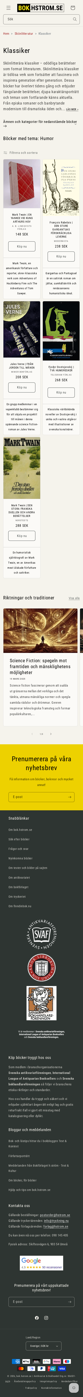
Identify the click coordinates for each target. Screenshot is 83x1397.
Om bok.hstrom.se (20, 829)
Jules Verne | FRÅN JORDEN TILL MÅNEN (22, 365)
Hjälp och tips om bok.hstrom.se (30, 1190)
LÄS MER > (72, 109)
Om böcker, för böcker (23, 1180)
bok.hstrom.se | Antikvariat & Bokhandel (37, 1376)
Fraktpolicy (31, 1388)
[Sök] (75, 19)
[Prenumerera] (69, 797)
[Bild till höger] (51, 734)
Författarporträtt (19, 1156)
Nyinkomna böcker (21, 858)
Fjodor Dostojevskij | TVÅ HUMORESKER (61, 368)
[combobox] (41, 19)
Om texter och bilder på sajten (28, 868)
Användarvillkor (69, 1381)
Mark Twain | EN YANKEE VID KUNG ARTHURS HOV (22, 218)
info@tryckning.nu (56, 1221)
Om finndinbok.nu (20, 906)
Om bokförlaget (18, 887)
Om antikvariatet (19, 877)
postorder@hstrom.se (55, 1215)
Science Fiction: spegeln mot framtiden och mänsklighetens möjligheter (40, 666)
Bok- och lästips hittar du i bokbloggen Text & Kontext (38, 1143)
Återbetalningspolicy (25, 1381)
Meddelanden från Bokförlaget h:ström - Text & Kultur (39, 1168)
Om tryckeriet (17, 896)
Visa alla (74, 598)
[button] (8, 7)
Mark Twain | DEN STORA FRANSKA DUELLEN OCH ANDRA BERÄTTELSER (22, 511)
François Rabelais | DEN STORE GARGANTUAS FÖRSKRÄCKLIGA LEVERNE (61, 229)
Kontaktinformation (51, 1388)
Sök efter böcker (19, 839)
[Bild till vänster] (32, 734)
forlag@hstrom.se (55, 1226)
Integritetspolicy (48, 1381)
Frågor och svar (19, 849)
